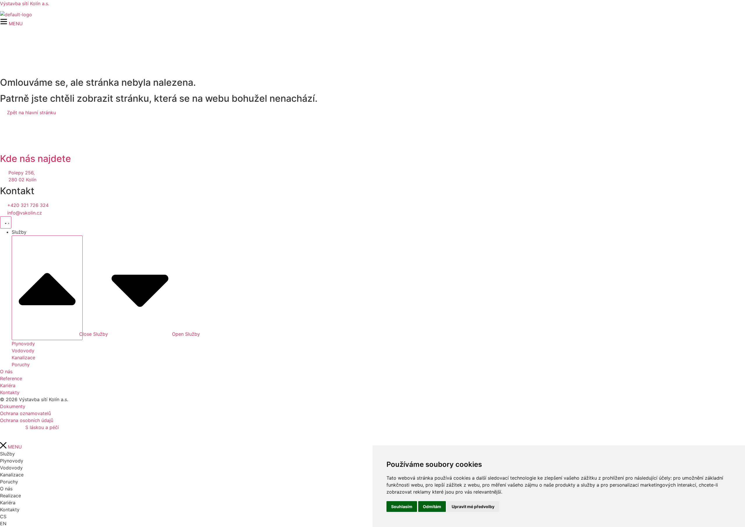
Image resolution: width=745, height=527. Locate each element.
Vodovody (11, 468)
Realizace (10, 496)
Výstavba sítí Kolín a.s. (24, 3)
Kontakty (9, 509)
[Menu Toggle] (5, 222)
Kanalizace (12, 475)
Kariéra (7, 502)
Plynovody (11, 461)
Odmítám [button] (432, 506)
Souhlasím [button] (401, 506)
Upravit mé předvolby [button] (473, 506)
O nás (6, 489)
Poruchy (9, 482)
